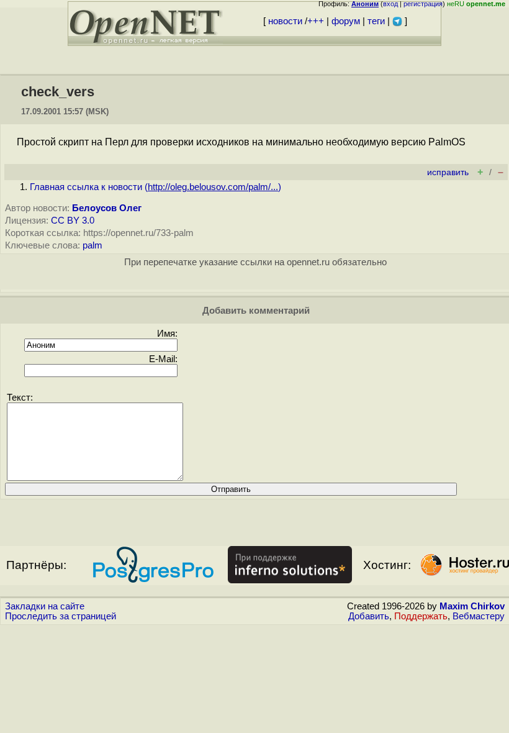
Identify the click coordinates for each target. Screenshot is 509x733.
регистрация (423, 3)
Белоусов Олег (107, 208)
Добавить (368, 616)
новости (285, 21)
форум (345, 21)
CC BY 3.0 (72, 220)
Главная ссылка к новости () (155, 187)
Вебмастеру (479, 616)
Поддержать (421, 616)
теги (376, 21)
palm (92, 245)
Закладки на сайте (44, 606)
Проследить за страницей (60, 616)
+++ (315, 21)
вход (390, 3)
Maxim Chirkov (472, 606)
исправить (448, 172)
